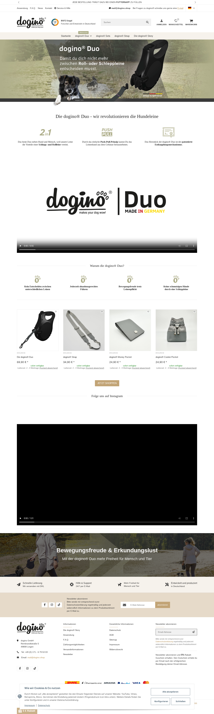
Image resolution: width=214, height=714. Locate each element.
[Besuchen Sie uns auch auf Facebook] (45, 604)
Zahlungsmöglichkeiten (73, 644)
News (40, 8)
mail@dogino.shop (36, 657)
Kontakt (48, 8)
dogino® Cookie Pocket (167, 357)
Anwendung (22, 8)
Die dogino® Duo (25, 357)
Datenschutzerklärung (77, 605)
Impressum (114, 644)
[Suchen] (147, 22)
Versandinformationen (73, 649)
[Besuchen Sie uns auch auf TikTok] (59, 604)
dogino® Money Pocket (120, 357)
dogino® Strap (70, 357)
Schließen (181, 701)
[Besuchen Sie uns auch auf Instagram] (52, 604)
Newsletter (68, 654)
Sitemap (113, 640)
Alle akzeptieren (170, 691)
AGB (111, 635)
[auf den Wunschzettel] (55, 311)
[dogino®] (31, 22)
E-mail (180, 8)
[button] (19, 2)
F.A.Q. (33, 8)
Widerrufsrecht (116, 649)
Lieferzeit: (37, 368)
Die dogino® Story (71, 630)
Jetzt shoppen (107, 383)
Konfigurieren (161, 701)
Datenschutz (115, 630)
